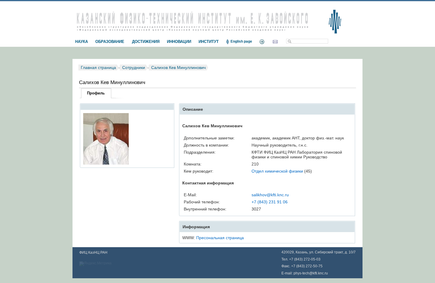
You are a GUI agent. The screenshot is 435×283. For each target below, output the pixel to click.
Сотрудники (133, 67)
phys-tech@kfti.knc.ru (311, 273)
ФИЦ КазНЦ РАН (93, 252)
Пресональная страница (220, 237)
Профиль (96, 93)
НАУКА (81, 41)
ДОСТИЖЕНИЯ (146, 41)
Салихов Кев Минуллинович (178, 67)
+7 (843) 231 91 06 (270, 202)
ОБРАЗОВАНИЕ (109, 41)
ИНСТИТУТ (209, 41)
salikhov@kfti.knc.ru (270, 194)
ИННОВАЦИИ (179, 41)
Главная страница (98, 67)
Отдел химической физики (277, 171)
